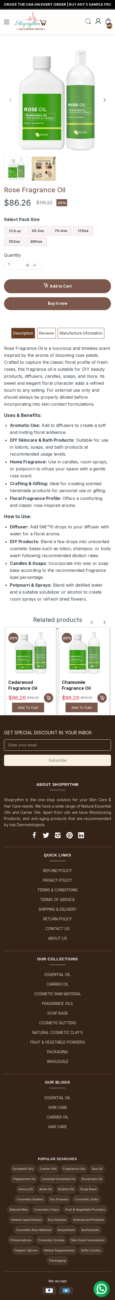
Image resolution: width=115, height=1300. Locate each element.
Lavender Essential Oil (58, 1179)
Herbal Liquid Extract (26, 1220)
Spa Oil (97, 1169)
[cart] (48, 698)
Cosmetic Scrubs (51, 1240)
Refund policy (57, 871)
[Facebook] (34, 836)
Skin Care (57, 1107)
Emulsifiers (66, 1230)
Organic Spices (26, 1250)
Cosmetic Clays (46, 1209)
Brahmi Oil (66, 1189)
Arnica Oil (25, 1189)
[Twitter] (46, 836)
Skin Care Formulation (88, 1240)
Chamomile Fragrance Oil (76, 685)
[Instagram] (58, 836)
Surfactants (90, 1230)
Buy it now (57, 303)
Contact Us (57, 929)
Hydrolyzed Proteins (88, 1220)
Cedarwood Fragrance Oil (22, 685)
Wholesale (57, 1061)
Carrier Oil (57, 984)
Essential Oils (23, 1169)
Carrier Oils (48, 1169)
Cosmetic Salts (86, 1199)
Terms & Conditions (57, 890)
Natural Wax (19, 1209)
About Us (57, 938)
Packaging (57, 1052)
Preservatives (21, 1240)
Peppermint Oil (24, 1179)
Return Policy (57, 919)
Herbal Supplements (59, 1250)
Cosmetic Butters (57, 1023)
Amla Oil (45, 1189)
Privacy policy (57, 880)
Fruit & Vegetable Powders (57, 1042)
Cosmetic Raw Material (57, 994)
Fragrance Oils (57, 1003)
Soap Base (57, 1013)
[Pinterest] (69, 836)
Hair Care (57, 1127)
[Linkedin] (81, 836)
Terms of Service (57, 900)
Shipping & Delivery (57, 909)
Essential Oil (58, 974)
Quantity (12, 255)
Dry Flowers (59, 1199)
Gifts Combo (91, 1250)
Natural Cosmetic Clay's (57, 1032)
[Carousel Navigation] (98, 622)
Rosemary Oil (92, 1179)
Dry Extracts (57, 1220)
